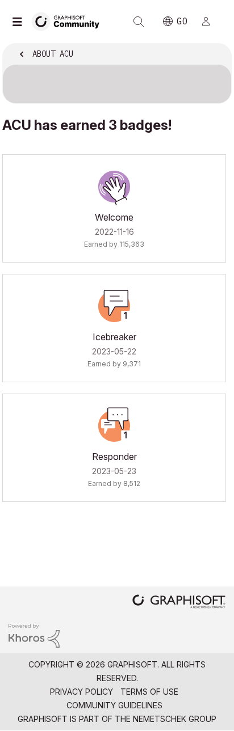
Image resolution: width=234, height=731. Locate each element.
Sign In (210, 21)
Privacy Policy (81, 691)
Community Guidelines (114, 705)
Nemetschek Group (174, 719)
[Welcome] (114, 186)
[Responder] (114, 425)
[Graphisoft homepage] (178, 602)
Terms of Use (149, 691)
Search (138, 21)
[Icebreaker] (114, 306)
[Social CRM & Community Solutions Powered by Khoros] (34, 635)
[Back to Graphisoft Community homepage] (69, 21)
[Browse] (20, 21)
